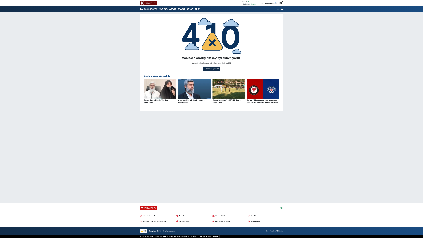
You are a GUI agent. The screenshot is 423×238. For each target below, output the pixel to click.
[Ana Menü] (281, 9)
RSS (144, 231)
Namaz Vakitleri (220, 216)
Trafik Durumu (256, 216)
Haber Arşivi (255, 221)
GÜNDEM (163, 9)
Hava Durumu (184, 216)
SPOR (197, 9)
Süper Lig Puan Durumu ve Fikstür (154, 221)
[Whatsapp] (281, 208)
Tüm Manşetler (184, 221)
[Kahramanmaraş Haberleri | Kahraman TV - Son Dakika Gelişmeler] (148, 3)
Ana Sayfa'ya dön (211, 69)
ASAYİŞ (172, 9)
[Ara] (278, 9)
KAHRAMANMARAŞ (148, 9)
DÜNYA (190, 9)
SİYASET (181, 9)
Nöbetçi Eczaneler (149, 216)
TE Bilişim (279, 231)
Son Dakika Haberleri (222, 221)
